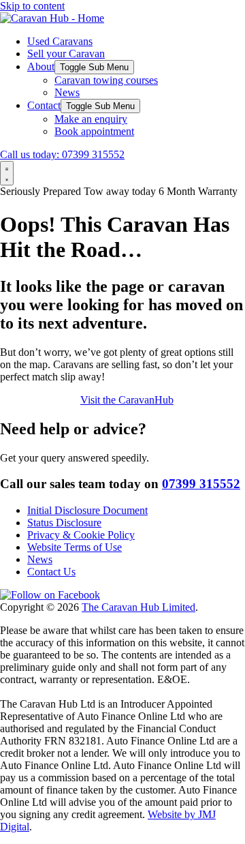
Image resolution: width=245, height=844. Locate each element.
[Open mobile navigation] (7, 173)
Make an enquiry (90, 119)
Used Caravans (60, 41)
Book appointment (94, 131)
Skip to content (32, 6)
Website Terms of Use (74, 547)
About (40, 66)
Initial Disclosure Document (87, 510)
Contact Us (51, 571)
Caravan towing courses (106, 80)
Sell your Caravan (66, 53)
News (67, 92)
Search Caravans (37, 400)
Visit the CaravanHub (127, 400)
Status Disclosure (64, 522)
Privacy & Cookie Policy (81, 535)
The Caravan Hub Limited (138, 607)
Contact (44, 105)
